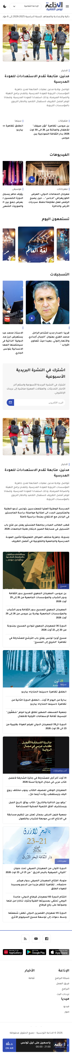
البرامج (65, 989)
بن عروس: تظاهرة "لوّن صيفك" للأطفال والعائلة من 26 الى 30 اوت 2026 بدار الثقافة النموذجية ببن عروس (49, 132)
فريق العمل (62, 984)
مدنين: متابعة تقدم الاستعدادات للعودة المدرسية (37, 79)
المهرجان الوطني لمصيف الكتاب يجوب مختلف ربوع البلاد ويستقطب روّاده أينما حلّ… (36, 792)
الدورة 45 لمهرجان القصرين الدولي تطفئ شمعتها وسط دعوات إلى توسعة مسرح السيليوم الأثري (37, 915)
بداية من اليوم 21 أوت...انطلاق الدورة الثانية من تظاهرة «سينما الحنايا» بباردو (38, 702)
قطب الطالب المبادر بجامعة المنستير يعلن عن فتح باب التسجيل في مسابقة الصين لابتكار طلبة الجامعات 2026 (36, 527)
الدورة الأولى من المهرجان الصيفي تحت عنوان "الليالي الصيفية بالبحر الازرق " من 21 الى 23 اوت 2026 (36, 870)
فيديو (66, 1006)
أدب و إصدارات (59, 771)
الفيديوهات (59, 155)
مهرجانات (62, 189)
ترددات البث (63, 994)
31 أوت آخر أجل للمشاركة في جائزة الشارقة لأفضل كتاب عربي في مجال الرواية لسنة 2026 (37, 780)
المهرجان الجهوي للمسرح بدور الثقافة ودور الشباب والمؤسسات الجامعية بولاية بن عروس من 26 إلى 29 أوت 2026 (36, 614)
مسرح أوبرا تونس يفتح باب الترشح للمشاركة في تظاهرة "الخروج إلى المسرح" (37, 640)
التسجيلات (59, 275)
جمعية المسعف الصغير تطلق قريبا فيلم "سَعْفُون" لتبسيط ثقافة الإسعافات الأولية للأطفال (36, 714)
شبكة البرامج (62, 978)
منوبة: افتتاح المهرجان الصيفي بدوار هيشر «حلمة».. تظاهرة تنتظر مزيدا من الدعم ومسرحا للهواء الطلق (38, 885)
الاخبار (64, 71)
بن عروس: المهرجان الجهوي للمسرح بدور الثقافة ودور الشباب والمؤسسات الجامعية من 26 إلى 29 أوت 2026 (37, 597)
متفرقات (63, 121)
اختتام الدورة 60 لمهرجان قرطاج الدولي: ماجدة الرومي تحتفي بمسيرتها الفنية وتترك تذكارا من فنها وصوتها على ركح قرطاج (36, 901)
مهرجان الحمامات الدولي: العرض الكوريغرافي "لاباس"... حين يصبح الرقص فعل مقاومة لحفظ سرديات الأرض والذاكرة (48, 200)
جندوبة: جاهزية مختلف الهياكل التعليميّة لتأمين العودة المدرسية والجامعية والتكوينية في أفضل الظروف (37, 539)
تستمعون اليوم (55, 220)
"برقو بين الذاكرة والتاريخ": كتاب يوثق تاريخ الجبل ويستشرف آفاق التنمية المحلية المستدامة (37, 804)
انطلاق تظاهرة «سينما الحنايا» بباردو (43, 692)
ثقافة (32, 978)
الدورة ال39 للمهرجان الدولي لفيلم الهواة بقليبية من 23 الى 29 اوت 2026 (36, 726)
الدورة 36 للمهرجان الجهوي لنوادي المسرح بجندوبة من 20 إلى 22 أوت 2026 (36, 628)
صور (67, 1012)
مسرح (63, 586)
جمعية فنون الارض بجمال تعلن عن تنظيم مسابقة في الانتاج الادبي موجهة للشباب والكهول (36, 817)
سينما (63, 685)
